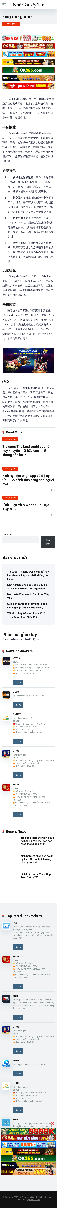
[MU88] (6, 790)
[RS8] (6, 928)
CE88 (16, 691)
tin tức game (11, 24)
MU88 (16, 784)
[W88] (6, 1125)
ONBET (17, 714)
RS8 (15, 922)
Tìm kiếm (7, 534)
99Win (16, 657)
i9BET (16, 1060)
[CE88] (6, 697)
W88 (15, 1119)
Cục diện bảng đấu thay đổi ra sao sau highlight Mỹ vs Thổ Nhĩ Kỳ (27, 605)
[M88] (6, 1001)
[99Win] (6, 663)
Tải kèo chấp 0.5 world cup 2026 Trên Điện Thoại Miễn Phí (26, 615)
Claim (18, 682)
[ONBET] (6, 720)
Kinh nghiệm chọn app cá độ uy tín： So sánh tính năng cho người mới (28, 480)
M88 (15, 995)
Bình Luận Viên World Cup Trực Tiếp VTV (28, 596)
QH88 (16, 750)
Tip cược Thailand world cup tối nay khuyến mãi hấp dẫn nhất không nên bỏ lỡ (26, 451)
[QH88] (6, 756)
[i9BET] (6, 1066)
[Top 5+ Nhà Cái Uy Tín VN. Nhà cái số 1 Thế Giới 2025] (28, 4)
